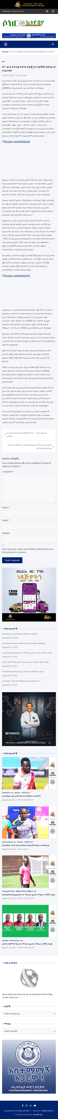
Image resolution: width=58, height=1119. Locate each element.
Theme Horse (47, 1110)
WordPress (38, 1114)
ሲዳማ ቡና (5, 940)
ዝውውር (17, 793)
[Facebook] (22, 1105)
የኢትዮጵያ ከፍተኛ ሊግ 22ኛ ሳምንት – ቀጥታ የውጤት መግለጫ (26, 434)
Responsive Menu (47, 11)
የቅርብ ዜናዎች (10, 753)
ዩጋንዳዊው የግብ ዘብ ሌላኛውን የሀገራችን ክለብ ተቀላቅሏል (23, 643)
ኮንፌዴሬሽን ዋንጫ (8, 891)
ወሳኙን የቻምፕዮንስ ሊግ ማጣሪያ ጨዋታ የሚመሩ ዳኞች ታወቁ (25, 662)
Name (6, 507)
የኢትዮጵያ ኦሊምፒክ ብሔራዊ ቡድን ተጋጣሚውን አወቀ (23, 671)
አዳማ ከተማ (6, 793)
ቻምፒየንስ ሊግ (15, 940)
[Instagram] (26, 1105)
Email (5, 520)
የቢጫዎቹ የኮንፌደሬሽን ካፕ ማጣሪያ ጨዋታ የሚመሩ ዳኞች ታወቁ (27, 653)
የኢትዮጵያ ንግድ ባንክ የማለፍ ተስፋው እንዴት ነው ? (21, 681)
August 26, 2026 (8, 800)
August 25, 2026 (8, 898)
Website (6, 533)
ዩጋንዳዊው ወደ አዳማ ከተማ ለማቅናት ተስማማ (19, 634)
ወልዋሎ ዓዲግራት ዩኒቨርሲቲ (24, 891)
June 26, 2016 (8, 75)
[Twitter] (30, 1105)
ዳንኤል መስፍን (23, 849)
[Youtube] (35, 1105)
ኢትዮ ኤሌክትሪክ (7, 842)
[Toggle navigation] (5, 44)
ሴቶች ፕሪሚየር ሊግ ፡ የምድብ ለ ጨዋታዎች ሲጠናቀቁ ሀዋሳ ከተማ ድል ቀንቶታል (30, 446)
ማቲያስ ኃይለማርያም (26, 800)
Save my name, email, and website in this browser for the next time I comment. (28, 551)
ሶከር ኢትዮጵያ (21, 75)
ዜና (3, 61)
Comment (8, 471)
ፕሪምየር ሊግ (25, 793)
